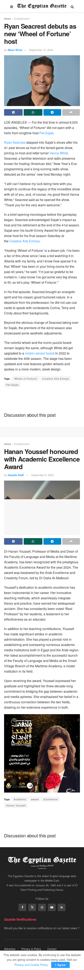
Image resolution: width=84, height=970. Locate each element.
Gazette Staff (16, 475)
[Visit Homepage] (42, 6)
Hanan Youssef (16, 805)
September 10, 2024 (41, 50)
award (35, 799)
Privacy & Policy (31, 949)
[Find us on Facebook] (22, 907)
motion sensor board (39, 353)
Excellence (51, 799)
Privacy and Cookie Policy (31, 965)
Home (7, 18)
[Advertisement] (42, 399)
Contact (51, 949)
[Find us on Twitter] (32, 907)
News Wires (15, 50)
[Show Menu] (11, 6)
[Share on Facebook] (13, 112)
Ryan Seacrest (14, 142)
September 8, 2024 (42, 475)
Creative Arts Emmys (24, 241)
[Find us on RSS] (61, 907)
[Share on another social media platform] (71, 112)
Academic (20, 799)
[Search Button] (72, 6)
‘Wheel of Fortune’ (26, 378)
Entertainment (22, 18)
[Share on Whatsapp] (33, 112)
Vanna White (59, 153)
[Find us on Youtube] (52, 907)
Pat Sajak (46, 133)
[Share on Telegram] (52, 112)
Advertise (9, 949)
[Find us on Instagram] (42, 907)
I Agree (60, 965)
